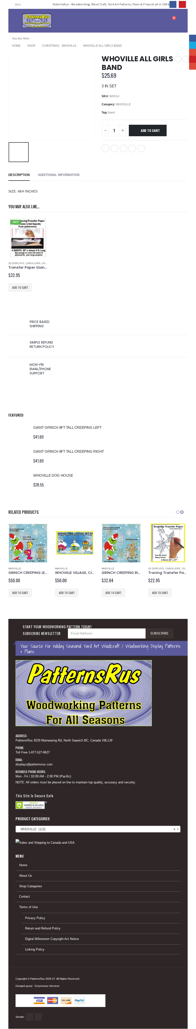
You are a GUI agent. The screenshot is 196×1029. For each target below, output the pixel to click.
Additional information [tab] (58, 175)
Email (141, 148)
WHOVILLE (123, 104)
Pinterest (132, 148)
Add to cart (150, 130)
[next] (185, 59)
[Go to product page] (18, 432)
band (111, 112)
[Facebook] (172, 4)
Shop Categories (30, 886)
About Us (25, 875)
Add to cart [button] (20, 287)
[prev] (178, 59)
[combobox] (98, 829)
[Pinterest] (182, 4)
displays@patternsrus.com (34, 764)
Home (23, 865)
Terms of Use (28, 907)
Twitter (114, 148)
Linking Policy (34, 949)
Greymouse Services (47, 985)
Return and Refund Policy (42, 928)
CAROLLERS (33, 263)
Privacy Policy (35, 918)
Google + (123, 148)
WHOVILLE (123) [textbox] (96, 829)
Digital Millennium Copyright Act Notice (52, 939)
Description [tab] (19, 175)
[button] (19, 21)
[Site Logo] (37, 21)
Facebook (105, 148)
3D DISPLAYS (16, 263)
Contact (24, 896)
